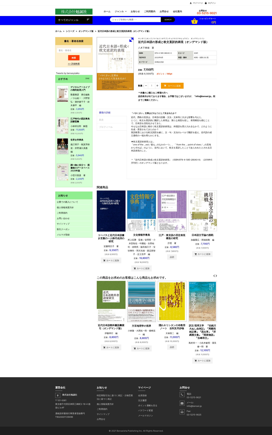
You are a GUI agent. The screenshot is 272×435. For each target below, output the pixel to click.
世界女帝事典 (77, 139)
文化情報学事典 (141, 234)
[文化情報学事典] (141, 210)
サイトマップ (63, 223)
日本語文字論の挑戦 (202, 235)
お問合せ (101, 419)
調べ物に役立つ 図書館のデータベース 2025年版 (81, 168)
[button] (131, 39)
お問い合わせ (63, 218)
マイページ (198, 3)
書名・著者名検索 (73, 41)
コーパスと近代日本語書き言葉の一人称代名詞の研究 (111, 238)
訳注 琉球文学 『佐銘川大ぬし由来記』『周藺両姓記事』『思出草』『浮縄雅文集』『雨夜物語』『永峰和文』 (202, 331)
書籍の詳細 (104, 112)
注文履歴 (142, 400)
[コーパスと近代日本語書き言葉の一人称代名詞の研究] (111, 210)
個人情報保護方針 (65, 207)
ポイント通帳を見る (147, 405)
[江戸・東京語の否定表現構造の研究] (172, 210)
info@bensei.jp (194, 406)
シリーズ (70, 31)
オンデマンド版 (86, 31)
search (167, 20)
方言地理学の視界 (141, 325)
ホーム (58, 31)
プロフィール (106, 126)
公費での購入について (67, 202)
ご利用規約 (62, 212)
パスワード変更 (145, 410)
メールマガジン (145, 415)
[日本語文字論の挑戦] (202, 210)
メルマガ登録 (63, 234)
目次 (101, 119)
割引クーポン (63, 229)
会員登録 (142, 395)
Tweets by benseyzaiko (67, 73)
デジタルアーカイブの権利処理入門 (80, 88)
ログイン (212, 3)
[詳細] (87, 78)
